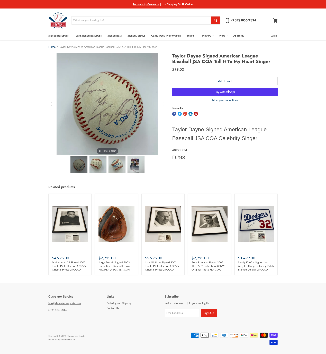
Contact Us (113, 308)
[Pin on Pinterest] (196, 114)
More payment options (225, 100)
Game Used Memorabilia (166, 35)
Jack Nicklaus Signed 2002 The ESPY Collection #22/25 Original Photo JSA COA (162, 266)
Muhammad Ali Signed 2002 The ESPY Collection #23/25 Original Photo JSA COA (69, 266)
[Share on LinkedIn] (190, 114)
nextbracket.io (68, 339)
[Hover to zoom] (107, 103)
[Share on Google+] (185, 114)
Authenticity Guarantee (146, 4)
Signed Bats (114, 35)
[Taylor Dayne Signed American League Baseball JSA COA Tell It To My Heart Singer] (78, 164)
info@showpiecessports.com (64, 303)
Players (207, 35)
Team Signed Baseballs (88, 35)
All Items (238, 35)
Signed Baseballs (58, 35)
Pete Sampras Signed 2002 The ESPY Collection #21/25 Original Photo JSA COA (208, 266)
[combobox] (141, 20)
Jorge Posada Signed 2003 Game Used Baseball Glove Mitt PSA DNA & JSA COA (114, 266)
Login (273, 35)
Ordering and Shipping (119, 303)
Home (52, 46)
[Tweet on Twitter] (180, 114)
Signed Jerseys (136, 35)
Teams (191, 35)
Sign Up (209, 313)
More (222, 35)
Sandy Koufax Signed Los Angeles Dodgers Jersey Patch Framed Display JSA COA (256, 266)
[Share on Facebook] (174, 114)
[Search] (215, 20)
